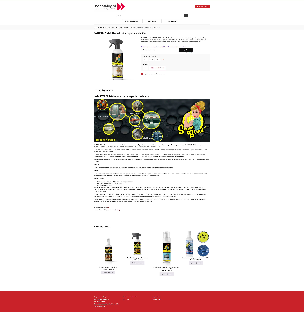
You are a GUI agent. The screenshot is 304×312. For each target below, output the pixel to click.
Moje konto (156, 297)
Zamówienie (156, 299)
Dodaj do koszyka (157, 68)
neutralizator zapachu (127, 27)
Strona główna (98, 27)
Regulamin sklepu (100, 297)
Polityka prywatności (101, 299)
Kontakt (126, 299)
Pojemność (149, 56)
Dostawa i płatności (130, 297)
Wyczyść (163, 59)
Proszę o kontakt (186, 50)
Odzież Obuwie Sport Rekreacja (111, 27)
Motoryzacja (172, 21)
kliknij (107, 207)
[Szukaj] (186, 15)
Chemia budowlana (131, 21)
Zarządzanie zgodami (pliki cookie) (106, 304)
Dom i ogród (152, 21)
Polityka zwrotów (100, 301)
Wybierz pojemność (108, 272)
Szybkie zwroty (99, 306)
